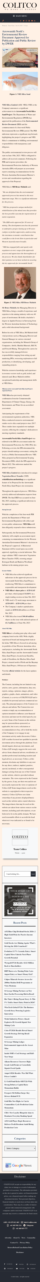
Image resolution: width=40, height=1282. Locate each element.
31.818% (27, 593)
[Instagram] (26, 21)
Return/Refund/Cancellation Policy (20, 1247)
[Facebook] (20, 21)
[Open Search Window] (3, 20)
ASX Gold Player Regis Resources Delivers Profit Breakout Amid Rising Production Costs (19, 1124)
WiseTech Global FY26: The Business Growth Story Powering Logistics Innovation (19, 1010)
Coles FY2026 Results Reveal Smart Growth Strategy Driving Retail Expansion (18, 1033)
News (23, 1238)
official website (14, 670)
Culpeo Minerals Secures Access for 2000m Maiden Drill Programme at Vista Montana (18, 982)
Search (33, 874)
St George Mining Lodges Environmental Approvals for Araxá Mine (18, 1045)
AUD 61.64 (16, 610)
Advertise (8, 1238)
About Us (16, 1238)
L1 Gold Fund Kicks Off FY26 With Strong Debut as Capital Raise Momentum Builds (18, 1084)
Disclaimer (20, 1252)
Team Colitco (11, 25)
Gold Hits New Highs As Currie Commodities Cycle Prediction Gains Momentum (18, 1104)
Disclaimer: (5, 680)
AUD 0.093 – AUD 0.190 (14, 603)
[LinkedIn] (34, 21)
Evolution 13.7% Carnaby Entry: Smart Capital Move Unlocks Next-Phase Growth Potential (20, 954)
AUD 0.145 (31, 590)
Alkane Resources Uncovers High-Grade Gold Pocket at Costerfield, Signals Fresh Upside (17, 1064)
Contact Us (14, 1242)
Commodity (31, 1238)
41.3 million (10, 622)
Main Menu (21, 16)
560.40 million (28, 616)
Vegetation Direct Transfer (12, 476)
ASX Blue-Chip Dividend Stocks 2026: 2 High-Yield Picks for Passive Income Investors (20, 934)
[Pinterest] (29, 21)
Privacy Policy (25, 1242)
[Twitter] (23, 21)
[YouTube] (31, 21)
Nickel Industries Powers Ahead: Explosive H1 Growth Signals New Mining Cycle (17, 1022)
